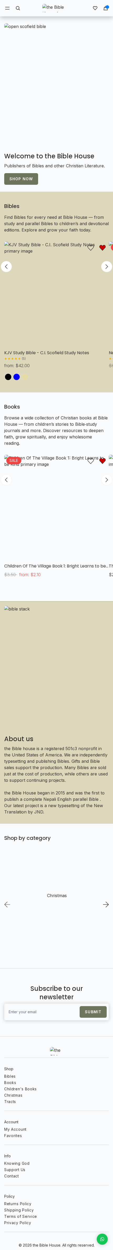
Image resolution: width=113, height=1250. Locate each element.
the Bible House (46, 1245)
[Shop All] (56, 84)
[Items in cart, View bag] (105, 8)
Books (12, 406)
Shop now (21, 179)
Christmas (13, 1095)
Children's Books (20, 1089)
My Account (15, 1129)
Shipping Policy (19, 1210)
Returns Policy (18, 1203)
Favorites (13, 1135)
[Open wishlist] (95, 8)
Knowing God (17, 1163)
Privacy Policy (17, 1222)
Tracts (10, 1101)
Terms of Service (20, 1216)
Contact (11, 1176)
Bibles (11, 206)
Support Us (14, 1169)
